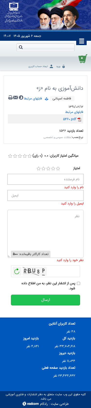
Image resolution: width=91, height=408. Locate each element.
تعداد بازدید (75, 130)
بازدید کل (69, 338)
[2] (43, 168)
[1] (38, 168)
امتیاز (76, 168)
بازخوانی (17, 270)
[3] (48, 168)
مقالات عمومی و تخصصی (57, 137)
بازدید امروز (31, 338)
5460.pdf (69, 119)
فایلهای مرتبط (34, 98)
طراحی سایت (60, 404)
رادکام (44, 404)
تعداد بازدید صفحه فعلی (58, 367)
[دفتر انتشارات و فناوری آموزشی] (14, 12)
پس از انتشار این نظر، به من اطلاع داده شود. (48, 286)
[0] (10, 156)
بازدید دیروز (67, 353)
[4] (53, 168)
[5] (58, 168)
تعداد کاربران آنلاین (62, 323)
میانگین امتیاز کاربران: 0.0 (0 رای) (55, 155)
